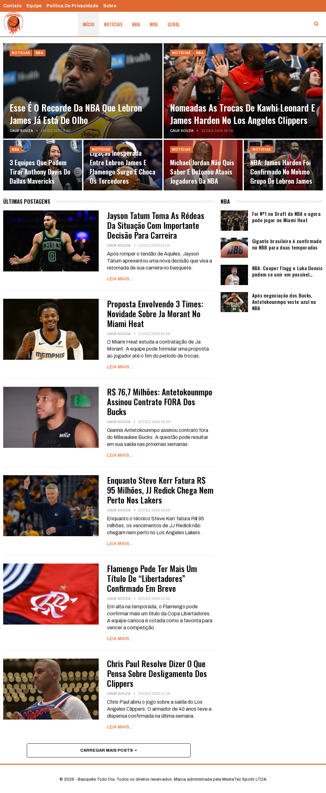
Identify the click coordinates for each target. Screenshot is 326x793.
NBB (154, 24)
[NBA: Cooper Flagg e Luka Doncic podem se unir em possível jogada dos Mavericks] (234, 275)
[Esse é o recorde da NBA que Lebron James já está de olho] (83, 91)
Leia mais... (120, 279)
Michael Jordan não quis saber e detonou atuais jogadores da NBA (202, 171)
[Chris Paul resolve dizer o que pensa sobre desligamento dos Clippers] (51, 689)
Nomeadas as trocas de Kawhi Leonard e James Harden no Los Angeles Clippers (242, 113)
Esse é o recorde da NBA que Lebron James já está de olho (76, 113)
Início (88, 24)
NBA (136, 24)
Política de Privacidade (72, 5)
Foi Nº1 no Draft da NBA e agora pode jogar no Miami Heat (286, 216)
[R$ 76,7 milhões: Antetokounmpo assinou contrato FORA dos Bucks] (51, 417)
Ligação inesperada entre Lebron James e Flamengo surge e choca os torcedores (122, 167)
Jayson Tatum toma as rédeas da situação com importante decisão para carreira (155, 225)
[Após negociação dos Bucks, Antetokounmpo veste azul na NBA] (234, 302)
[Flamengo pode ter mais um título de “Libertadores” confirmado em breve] (51, 594)
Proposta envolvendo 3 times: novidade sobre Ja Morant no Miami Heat (155, 313)
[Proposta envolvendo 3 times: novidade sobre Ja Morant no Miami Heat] (51, 329)
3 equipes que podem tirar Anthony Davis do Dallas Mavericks (40, 171)
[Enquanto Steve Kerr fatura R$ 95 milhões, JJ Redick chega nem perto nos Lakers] (51, 505)
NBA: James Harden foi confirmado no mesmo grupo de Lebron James (281, 171)
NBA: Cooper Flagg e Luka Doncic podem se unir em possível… (287, 271)
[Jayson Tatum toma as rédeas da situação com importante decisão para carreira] (51, 240)
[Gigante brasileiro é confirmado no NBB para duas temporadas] (234, 248)
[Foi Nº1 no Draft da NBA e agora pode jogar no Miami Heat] (234, 220)
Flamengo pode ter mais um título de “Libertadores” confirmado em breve (152, 578)
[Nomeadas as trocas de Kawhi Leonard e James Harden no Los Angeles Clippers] (243, 91)
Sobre (110, 5)
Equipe (34, 5)
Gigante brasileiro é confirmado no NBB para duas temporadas (287, 244)
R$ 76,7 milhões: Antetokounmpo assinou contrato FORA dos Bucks (159, 402)
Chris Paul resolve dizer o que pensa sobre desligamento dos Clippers (157, 673)
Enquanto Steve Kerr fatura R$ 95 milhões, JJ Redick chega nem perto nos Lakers (160, 490)
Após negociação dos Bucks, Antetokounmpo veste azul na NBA (284, 301)
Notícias (113, 24)
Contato (12, 5)
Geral (173, 24)
